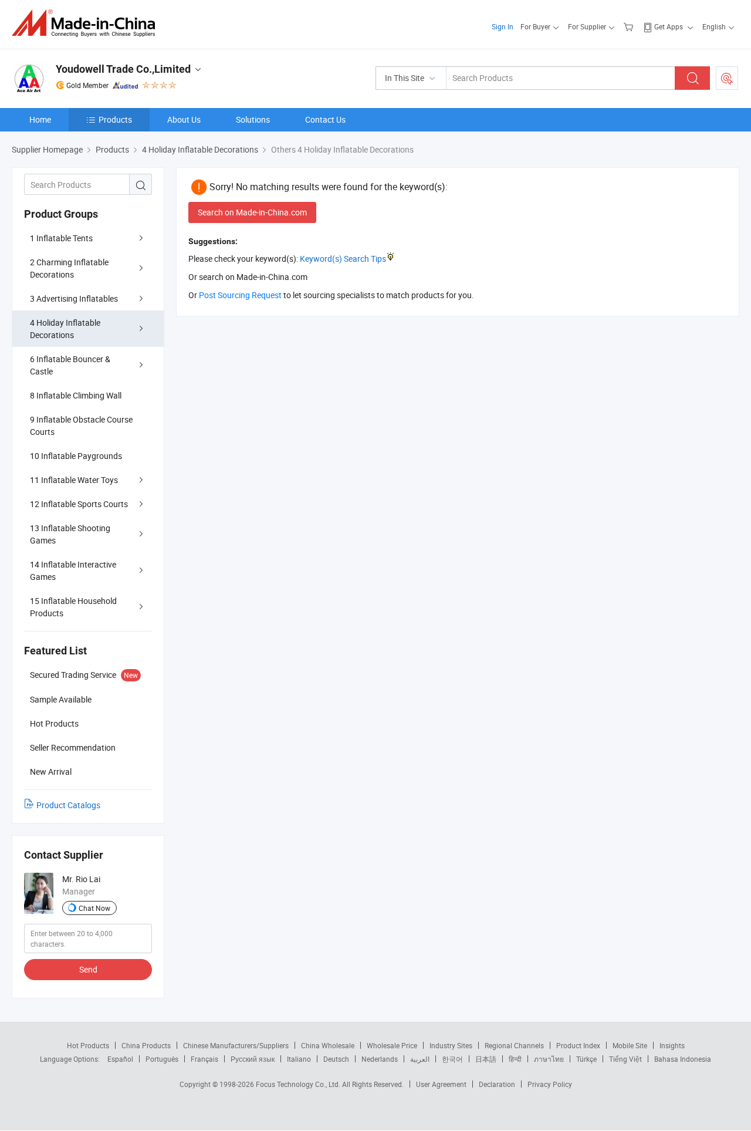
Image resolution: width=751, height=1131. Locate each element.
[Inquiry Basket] (630, 26)
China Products (146, 1045)
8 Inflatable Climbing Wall (75, 395)
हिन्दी (515, 1059)
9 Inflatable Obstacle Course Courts (81, 425)
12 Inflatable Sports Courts (79, 503)
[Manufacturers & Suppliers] (87, 23)
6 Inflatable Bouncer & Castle (70, 365)
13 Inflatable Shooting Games (70, 534)
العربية (419, 1059)
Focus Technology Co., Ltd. (299, 1084)
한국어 (452, 1059)
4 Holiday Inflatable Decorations (65, 328)
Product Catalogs (68, 805)
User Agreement (441, 1084)
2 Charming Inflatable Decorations (69, 268)
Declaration (497, 1084)
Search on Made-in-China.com (252, 212)
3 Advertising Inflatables (74, 298)
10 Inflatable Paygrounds (76, 455)
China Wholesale (327, 1045)
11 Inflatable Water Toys (74, 479)
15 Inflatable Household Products (73, 607)
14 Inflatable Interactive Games (73, 570)
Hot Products (88, 1045)
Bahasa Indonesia (682, 1059)
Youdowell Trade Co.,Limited (123, 69)
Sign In (502, 26)
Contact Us (325, 119)
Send (88, 969)
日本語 (485, 1059)
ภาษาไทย (549, 1059)
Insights (672, 1045)
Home (40, 119)
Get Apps (668, 26)
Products (115, 119)
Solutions (253, 119)
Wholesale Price (392, 1045)
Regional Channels (514, 1045)
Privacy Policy (549, 1084)
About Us (184, 119)
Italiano (299, 1059)
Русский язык (253, 1059)
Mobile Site (630, 1045)
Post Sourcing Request (727, 78)
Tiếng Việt (625, 1059)
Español (120, 1059)
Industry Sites (450, 1045)
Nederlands (379, 1059)
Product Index (578, 1045)
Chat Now (94, 908)
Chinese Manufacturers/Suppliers (236, 1045)
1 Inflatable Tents (61, 238)
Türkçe (586, 1059)
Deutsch (336, 1059)
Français (204, 1059)
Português (162, 1059)
